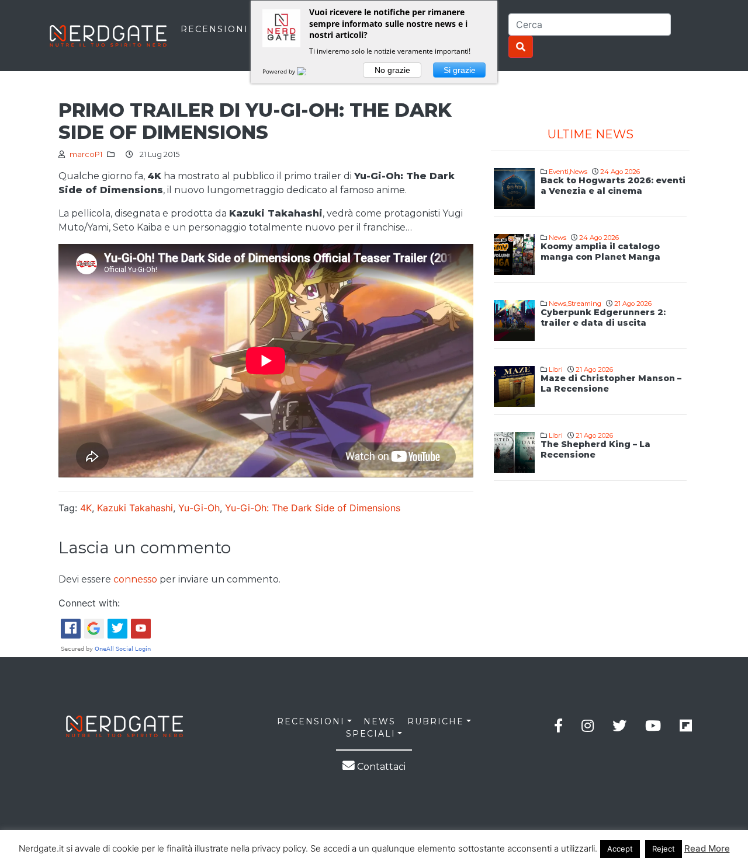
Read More (707, 848)
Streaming (584, 303)
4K (86, 508)
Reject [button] (663, 848)
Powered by (279, 71)
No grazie (392, 70)
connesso (135, 579)
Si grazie (460, 70)
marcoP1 (86, 154)
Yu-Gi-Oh (199, 508)
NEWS (379, 721)
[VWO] (308, 71)
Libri (556, 369)
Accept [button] (620, 848)
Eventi (559, 172)
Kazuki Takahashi (135, 508)
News (578, 172)
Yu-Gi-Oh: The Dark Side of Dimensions (312, 508)
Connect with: (89, 603)
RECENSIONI (214, 29)
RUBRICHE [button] (435, 721)
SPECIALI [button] (371, 733)
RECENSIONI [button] (311, 721)
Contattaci (380, 766)
